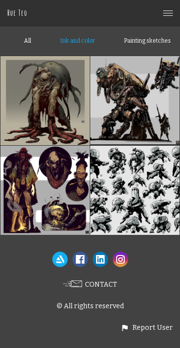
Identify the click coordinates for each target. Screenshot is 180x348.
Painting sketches (147, 40)
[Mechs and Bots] (135, 62)
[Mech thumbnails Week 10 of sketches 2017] (135, 151)
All (27, 40)
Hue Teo (17, 13)
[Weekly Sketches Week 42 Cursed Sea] (45, 62)
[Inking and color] (45, 151)
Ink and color (77, 40)
